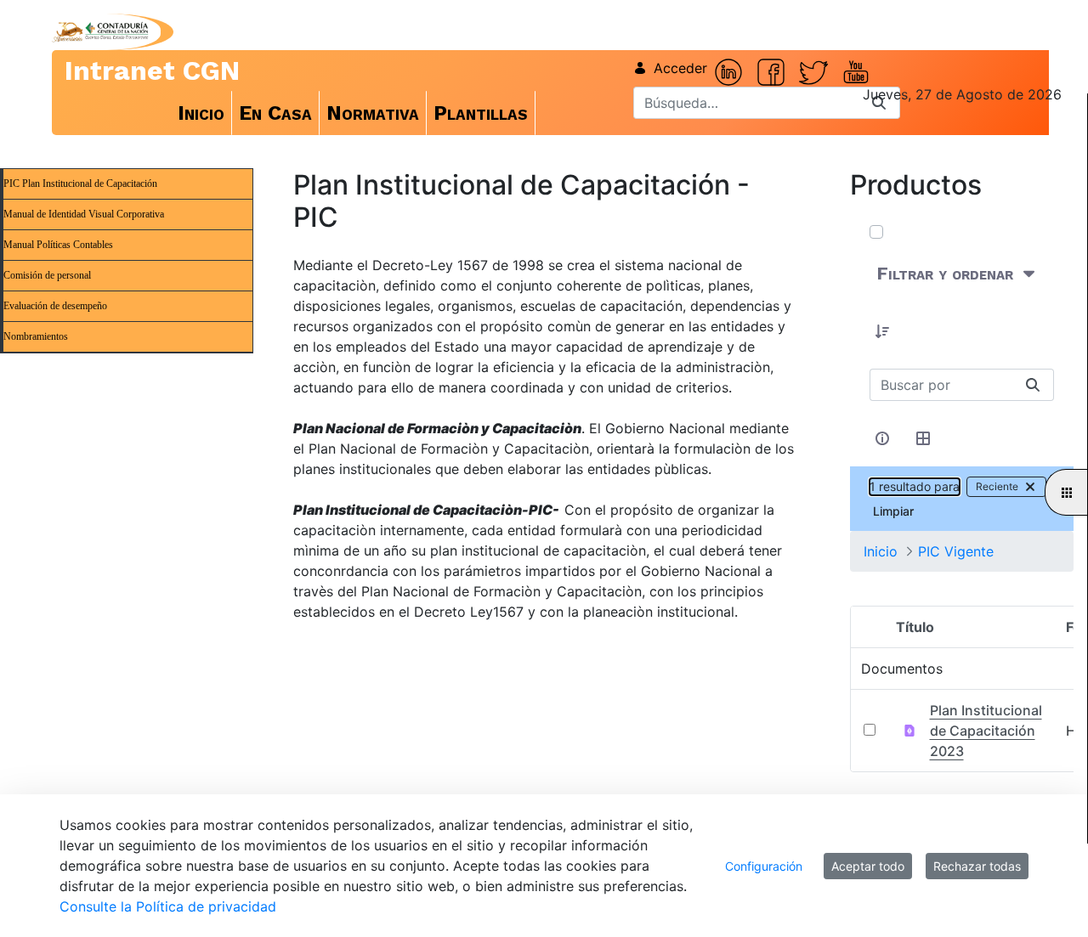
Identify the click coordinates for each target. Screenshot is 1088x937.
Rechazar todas (977, 866)
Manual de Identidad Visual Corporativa (83, 214)
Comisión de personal (47, 275)
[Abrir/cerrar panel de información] (883, 438)
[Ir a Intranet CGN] (100, 32)
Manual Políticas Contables (58, 245)
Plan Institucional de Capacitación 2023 (986, 730)
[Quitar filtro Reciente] (1030, 487)
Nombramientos (35, 336)
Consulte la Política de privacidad (168, 906)
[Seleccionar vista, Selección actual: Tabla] (924, 438)
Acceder (680, 67)
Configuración (763, 866)
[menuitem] (201, 113)
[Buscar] (1032, 384)
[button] (883, 331)
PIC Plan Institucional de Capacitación (80, 183)
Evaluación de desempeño (55, 306)
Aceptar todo (867, 866)
